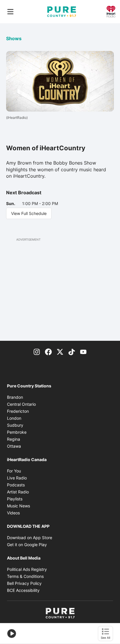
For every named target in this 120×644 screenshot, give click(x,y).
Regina (13, 439)
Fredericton (18, 411)
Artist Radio (18, 491)
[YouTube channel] (83, 351)
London (14, 418)
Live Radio (17, 477)
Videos (13, 512)
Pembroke (17, 432)
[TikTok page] (71, 351)
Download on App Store (29, 537)
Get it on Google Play (27, 544)
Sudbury (15, 425)
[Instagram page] (36, 351)
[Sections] (10, 11)
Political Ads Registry (27, 569)
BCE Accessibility (23, 590)
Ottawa (14, 446)
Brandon (15, 397)
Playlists (14, 498)
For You (14, 470)
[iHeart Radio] (111, 11)
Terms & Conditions (25, 576)
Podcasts (16, 484)
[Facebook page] (48, 351)
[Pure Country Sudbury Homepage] (61, 11)
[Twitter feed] (60, 351)
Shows (14, 38)
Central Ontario (21, 404)
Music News (18, 505)
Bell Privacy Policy (24, 583)
